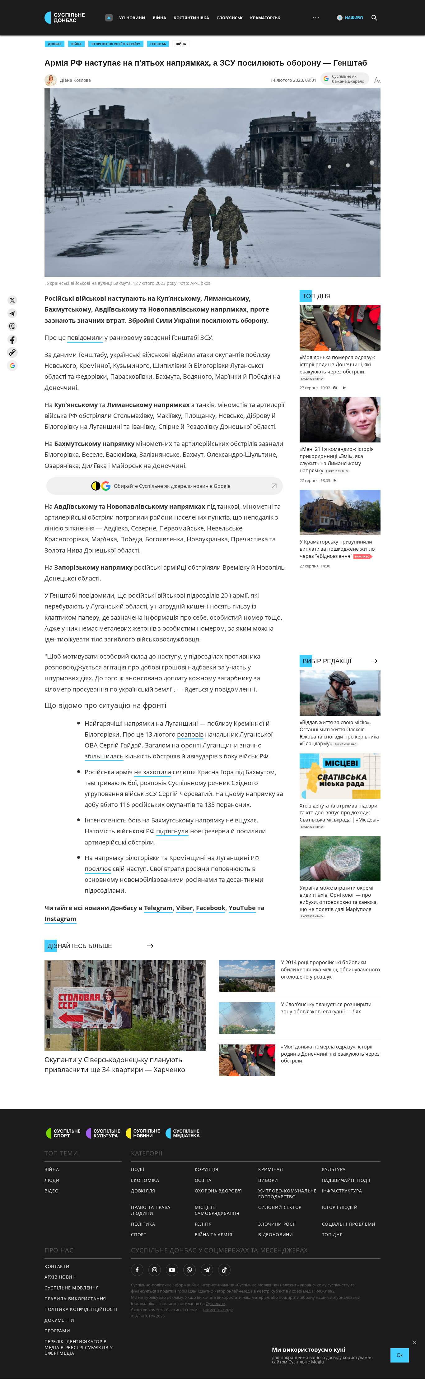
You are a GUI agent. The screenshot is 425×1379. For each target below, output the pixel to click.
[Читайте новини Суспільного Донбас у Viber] (189, 1270)
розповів (190, 734)
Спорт (139, 1235)
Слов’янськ (230, 18)
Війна (159, 18)
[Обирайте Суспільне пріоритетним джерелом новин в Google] (12, 365)
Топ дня (332, 1235)
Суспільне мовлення (71, 1288)
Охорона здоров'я (218, 1191)
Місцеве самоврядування (217, 1210)
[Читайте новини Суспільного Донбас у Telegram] (207, 1270)
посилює (98, 868)
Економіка (145, 1180)
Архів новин (60, 1277)
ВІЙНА (76, 44)
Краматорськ (265, 18)
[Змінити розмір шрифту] (377, 80)
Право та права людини (150, 1210)
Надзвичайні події (346, 1180)
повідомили (85, 337)
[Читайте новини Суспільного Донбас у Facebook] (137, 1270)
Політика (143, 1224)
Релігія (203, 1224)
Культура (334, 1169)
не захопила (152, 772)
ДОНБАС (54, 44)
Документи (59, 1320)
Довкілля (143, 1191)
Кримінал (270, 1169)
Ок (400, 1355)
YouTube (242, 908)
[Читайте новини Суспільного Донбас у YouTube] (172, 1270)
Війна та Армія (213, 1235)
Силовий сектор (279, 1207)
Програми (57, 1331)
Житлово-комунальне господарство (287, 1194)
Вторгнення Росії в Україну (115, 44)
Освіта (203, 1180)
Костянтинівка (191, 18)
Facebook (210, 908)
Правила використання (75, 1299)
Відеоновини (275, 1235)
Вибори (268, 1180)
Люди (52, 1180)
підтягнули (172, 831)
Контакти (57, 1266)
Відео (51, 1191)
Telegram (158, 908)
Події (137, 1169)
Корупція (206, 1169)
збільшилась (104, 756)
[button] (12, 300)
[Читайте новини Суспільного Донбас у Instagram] (154, 1270)
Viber (184, 908)
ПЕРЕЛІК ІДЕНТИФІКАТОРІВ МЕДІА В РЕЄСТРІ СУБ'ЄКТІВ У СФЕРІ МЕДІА (78, 1347)
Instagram (60, 918)
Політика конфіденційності (80, 1309)
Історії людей (340, 1207)
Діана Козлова (75, 80)
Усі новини (132, 18)
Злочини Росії (277, 1224)
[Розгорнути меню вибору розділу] (109, 17)
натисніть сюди (218, 1309)
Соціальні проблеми (349, 1224)
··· (316, 17)
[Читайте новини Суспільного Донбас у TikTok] (224, 1270)
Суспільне (215, 1303)
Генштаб (158, 44)
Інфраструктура (342, 1191)
